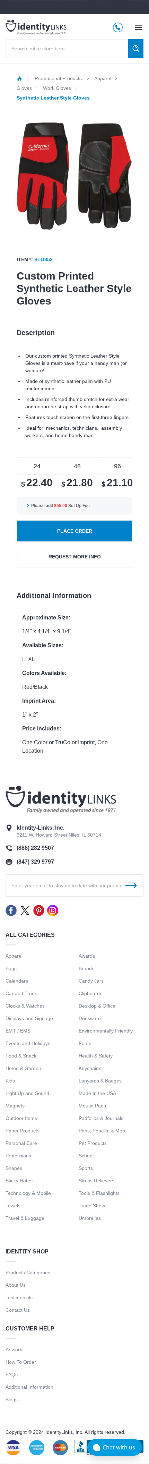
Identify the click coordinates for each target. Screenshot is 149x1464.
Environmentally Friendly (106, 1031)
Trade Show (92, 1205)
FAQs (12, 1374)
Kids (10, 1081)
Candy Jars (91, 981)
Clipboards (90, 993)
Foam (85, 1043)
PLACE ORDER (74, 531)
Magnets (15, 1105)
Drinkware (90, 1018)
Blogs (12, 1399)
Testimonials (19, 1297)
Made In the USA (97, 1093)
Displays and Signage (29, 1018)
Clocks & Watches (25, 1006)
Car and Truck (21, 993)
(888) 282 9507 (35, 848)
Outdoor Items (21, 1118)
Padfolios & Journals (101, 1118)
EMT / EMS (18, 1031)
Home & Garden (23, 1068)
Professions (18, 1155)
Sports (86, 1168)
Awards (87, 956)
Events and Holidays (28, 1043)
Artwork (14, 1349)
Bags (11, 968)
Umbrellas (90, 1218)
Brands (86, 968)
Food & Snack (21, 1056)
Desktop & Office (97, 1006)
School (86, 1155)
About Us (16, 1285)
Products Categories (28, 1272)
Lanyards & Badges (100, 1081)
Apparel (14, 956)
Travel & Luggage (25, 1218)
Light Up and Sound (27, 1093)
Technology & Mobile (28, 1193)
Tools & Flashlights (99, 1193)
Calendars (17, 981)
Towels (13, 1205)
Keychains (90, 1068)
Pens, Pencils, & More (103, 1130)
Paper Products (23, 1130)
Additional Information (29, 1387)
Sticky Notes (19, 1180)
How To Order (21, 1362)
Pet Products (93, 1143)
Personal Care (21, 1143)
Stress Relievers (96, 1180)
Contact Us (18, 1310)
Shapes (14, 1168)
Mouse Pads (92, 1105)
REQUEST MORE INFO (75, 556)
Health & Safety (96, 1056)
